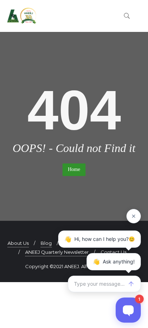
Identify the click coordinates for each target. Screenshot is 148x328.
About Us (18, 243)
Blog (46, 243)
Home (74, 169)
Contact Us (113, 252)
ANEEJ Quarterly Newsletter (57, 252)
